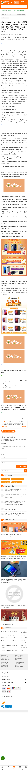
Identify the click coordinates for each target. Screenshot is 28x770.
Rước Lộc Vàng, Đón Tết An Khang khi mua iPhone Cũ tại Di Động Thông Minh (13, 623)
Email (2, 460)
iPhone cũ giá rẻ (4, 656)
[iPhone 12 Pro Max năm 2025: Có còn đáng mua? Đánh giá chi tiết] (14, 594)
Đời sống (5, 18)
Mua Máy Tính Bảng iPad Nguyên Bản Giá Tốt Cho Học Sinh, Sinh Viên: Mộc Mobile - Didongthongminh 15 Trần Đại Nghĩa (14, 581)
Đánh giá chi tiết (20, 15)
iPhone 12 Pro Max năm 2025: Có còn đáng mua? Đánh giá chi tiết (13, 606)
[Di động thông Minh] (6, 2)
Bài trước (4, 426)
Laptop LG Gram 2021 (19, 655)
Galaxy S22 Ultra (4, 665)
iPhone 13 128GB (18, 656)
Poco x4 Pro (3, 655)
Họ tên (3, 454)
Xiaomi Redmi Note (19, 668)
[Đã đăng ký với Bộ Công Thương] (6, 706)
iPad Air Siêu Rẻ (4, 666)
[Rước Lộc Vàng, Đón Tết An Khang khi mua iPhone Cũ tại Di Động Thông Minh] (14, 615)
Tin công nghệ (6, 15)
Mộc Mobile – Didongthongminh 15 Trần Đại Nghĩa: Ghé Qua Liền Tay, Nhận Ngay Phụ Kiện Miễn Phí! (13, 557)
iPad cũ (16, 661)
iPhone (16, 665)
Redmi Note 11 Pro (5, 662)
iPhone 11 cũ (3, 658)
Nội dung (3, 443)
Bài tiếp (24, 426)
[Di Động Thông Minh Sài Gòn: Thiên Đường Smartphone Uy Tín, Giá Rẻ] (14, 528)
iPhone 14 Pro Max (19, 666)
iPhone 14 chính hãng (5, 663)
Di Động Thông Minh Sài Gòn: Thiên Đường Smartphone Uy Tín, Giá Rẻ (11, 535)
